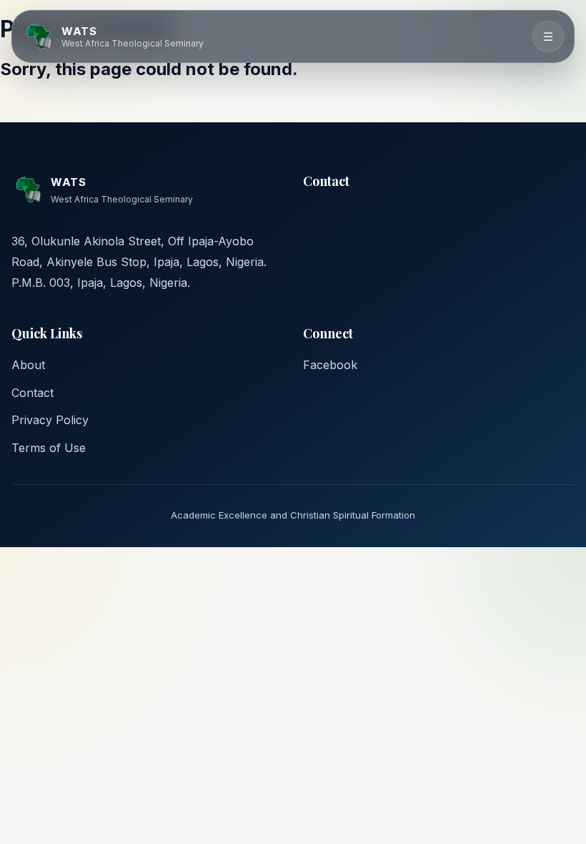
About (28, 365)
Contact (32, 393)
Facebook (330, 365)
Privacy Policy (50, 420)
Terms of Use (48, 448)
